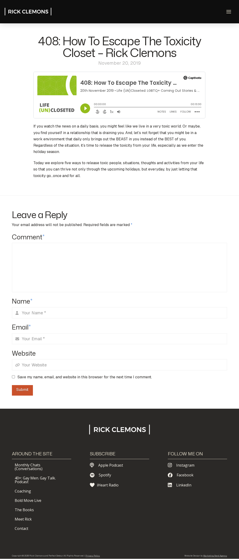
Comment (28, 236)
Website (24, 353)
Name (22, 301)
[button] (228, 11)
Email (21, 327)
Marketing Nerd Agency (215, 555)
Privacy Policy (92, 555)
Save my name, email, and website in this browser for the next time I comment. (85, 377)
